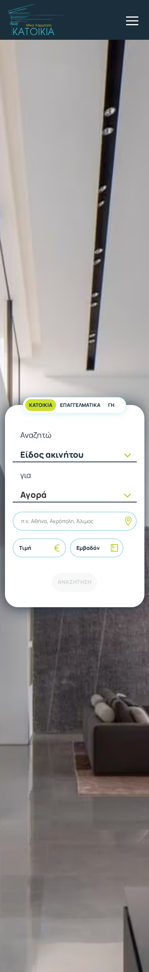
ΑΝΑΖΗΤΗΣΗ (74, 581)
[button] (132, 20)
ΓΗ (111, 404)
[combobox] (21, 521)
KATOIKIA (40, 404)
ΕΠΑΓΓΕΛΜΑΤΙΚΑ (80, 404)
